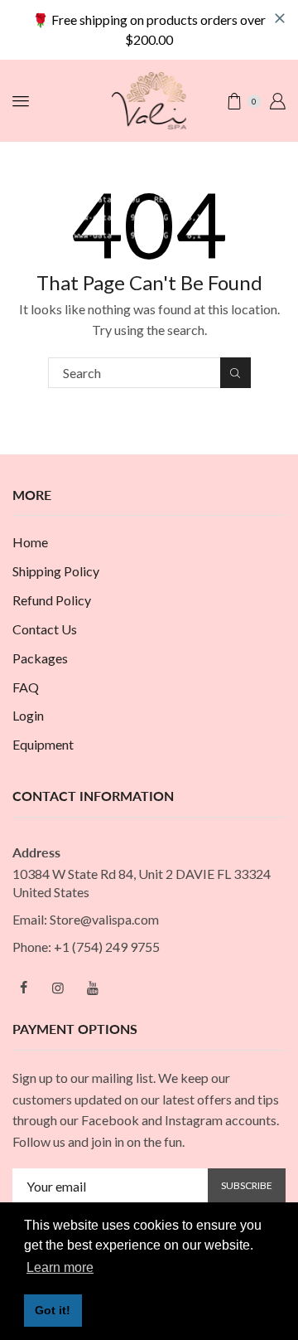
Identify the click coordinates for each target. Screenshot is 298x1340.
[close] (280, 18)
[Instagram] (58, 987)
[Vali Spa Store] (149, 99)
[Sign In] (277, 101)
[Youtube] (92, 987)
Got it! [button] (52, 1310)
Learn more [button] (60, 1267)
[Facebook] (23, 987)
